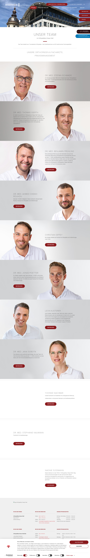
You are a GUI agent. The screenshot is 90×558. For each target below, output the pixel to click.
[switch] (38, 555)
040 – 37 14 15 (42, 517)
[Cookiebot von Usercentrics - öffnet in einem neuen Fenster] (8, 555)
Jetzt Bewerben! (84, 31)
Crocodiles (85, 15)
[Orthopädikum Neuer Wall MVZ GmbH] (17, 5)
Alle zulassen (79, 542)
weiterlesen (50, 87)
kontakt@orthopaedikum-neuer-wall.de (47, 521)
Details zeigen (69, 555)
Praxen (84, 19)
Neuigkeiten (85, 11)
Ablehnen (79, 546)
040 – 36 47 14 (42, 516)
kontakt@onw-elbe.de (43, 537)
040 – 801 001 (42, 533)
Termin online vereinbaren (44, 522)
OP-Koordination (83, 36)
